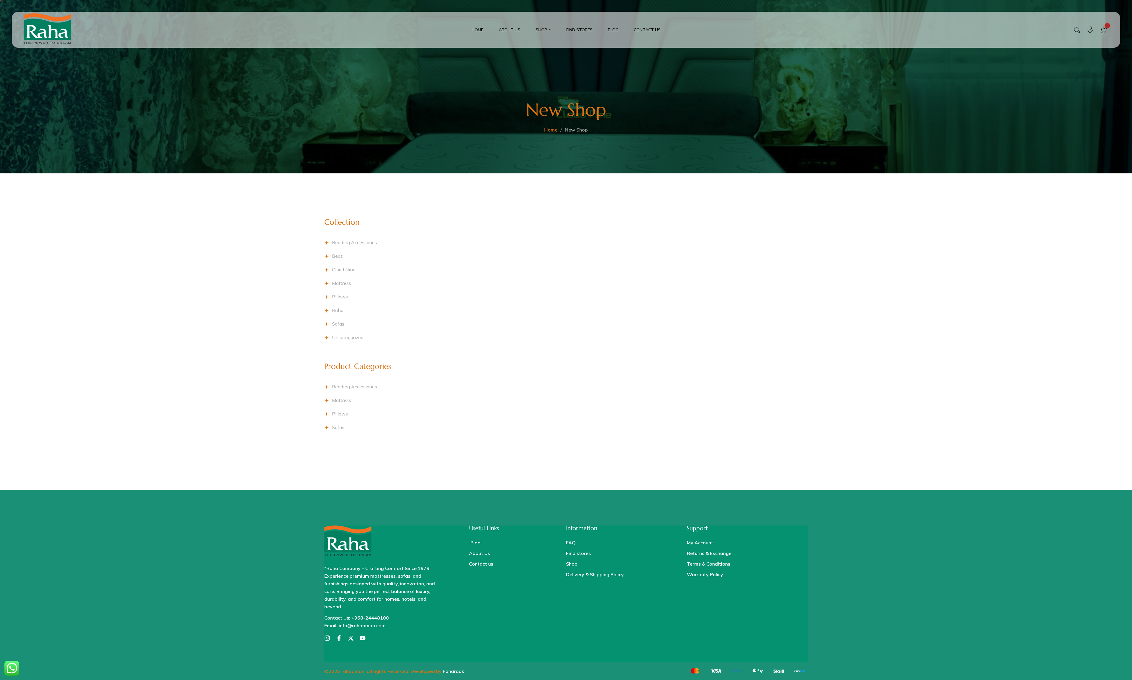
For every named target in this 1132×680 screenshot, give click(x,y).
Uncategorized (347, 337)
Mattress (341, 283)
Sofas (338, 324)
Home (550, 130)
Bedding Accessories (354, 242)
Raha (337, 310)
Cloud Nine (344, 269)
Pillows (340, 297)
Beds (337, 256)
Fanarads (453, 671)
